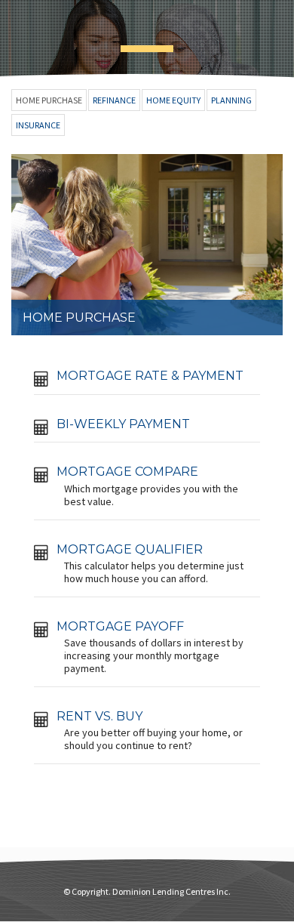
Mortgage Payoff (120, 626)
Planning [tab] (231, 100)
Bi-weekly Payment (123, 424)
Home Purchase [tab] (49, 100)
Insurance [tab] (38, 125)
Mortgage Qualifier (130, 549)
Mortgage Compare (127, 471)
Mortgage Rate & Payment (150, 375)
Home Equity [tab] (173, 100)
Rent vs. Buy (99, 716)
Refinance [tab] (114, 100)
